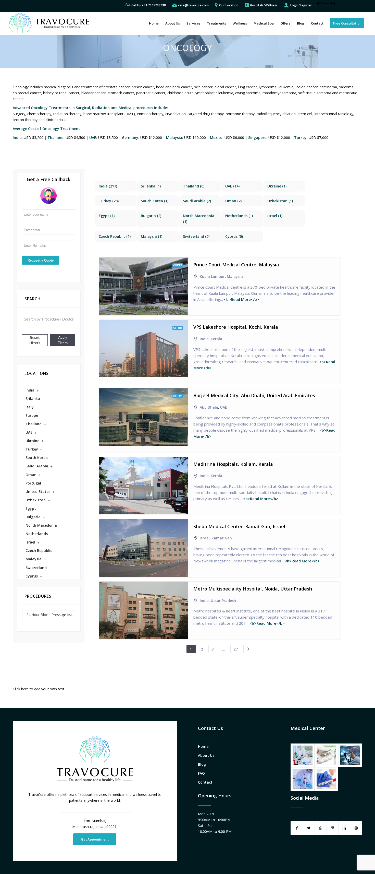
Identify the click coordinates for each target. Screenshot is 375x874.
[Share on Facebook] (297, 828)
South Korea (37, 457)
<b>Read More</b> (241, 299)
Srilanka (33, 398)
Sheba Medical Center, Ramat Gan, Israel (239, 526)
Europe (32, 415)
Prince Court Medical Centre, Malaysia (236, 265)
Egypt (31, 508)
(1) (151, 186)
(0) (193, 186)
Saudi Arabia (37, 466)
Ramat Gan (221, 538)
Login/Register (301, 5)
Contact (205, 782)
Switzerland (36, 567)
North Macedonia (41, 525)
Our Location (228, 5)
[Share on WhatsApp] (320, 828)
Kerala (216, 338)
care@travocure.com (193, 5)
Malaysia (34, 559)
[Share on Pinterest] (332, 828)
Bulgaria (33, 516)
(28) (109, 200)
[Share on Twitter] (309, 828)
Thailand (34, 423)
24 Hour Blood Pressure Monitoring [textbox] (50, 614)
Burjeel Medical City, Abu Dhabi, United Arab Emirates (254, 395)
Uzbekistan (36, 500)
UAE (29, 432)
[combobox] (48, 615)
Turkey (32, 449)
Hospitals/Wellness (264, 5)
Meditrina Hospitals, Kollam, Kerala (233, 464)
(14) (232, 186)
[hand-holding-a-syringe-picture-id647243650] (327, 755)
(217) (108, 186)
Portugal (33, 483)
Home (203, 746)
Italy (30, 407)
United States (38, 491)
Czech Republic (39, 550)
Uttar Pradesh (223, 600)
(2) (197, 200)
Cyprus (32, 576)
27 (235, 649)
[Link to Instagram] (356, 828)
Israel (30, 542)
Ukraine (32, 440)
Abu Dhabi (209, 407)
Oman (31, 474)
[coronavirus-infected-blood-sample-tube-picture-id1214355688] (327, 779)
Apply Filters (63, 340)
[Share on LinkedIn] (344, 828)
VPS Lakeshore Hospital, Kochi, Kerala (235, 327)
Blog (202, 764)
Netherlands (37, 533)
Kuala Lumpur (212, 276)
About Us (206, 755)
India (30, 390)
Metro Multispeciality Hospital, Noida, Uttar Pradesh (252, 589)
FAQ (201, 773)
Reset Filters (34, 340)
